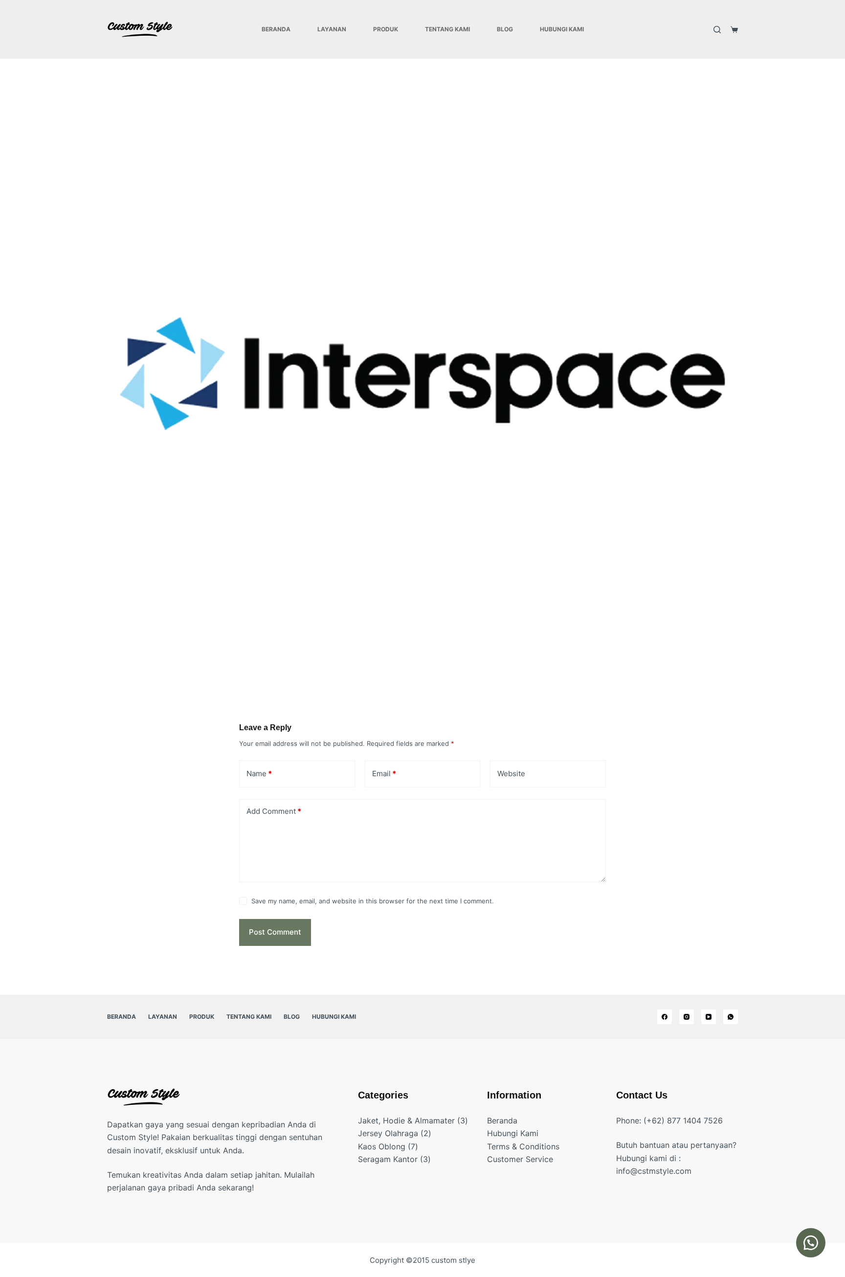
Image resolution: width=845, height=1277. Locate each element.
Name (259, 773)
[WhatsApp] (730, 1016)
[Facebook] (664, 1016)
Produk (385, 29)
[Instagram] (686, 1016)
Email (384, 773)
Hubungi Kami (562, 29)
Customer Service (520, 1159)
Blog (505, 29)
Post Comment (275, 932)
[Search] (717, 29)
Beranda (276, 29)
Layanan (331, 29)
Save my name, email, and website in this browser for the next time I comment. (372, 901)
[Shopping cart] (734, 29)
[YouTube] (708, 1016)
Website (511, 773)
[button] (810, 1242)
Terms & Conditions (523, 1146)
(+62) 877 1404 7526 (683, 1120)
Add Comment (273, 811)
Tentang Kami (447, 29)
